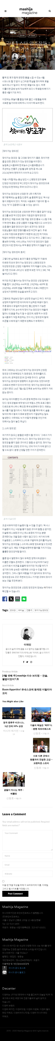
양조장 (13, 610)
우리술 (21, 610)
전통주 (29, 610)
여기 (46, 587)
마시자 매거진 (10, 730)
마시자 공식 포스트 (17, 968)
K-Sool (32, 35)
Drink (22, 35)
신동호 (37, 733)
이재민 (23, 56)
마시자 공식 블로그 (17, 972)
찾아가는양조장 (41, 610)
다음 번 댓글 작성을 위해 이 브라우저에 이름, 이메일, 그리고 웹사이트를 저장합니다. (25, 887)
